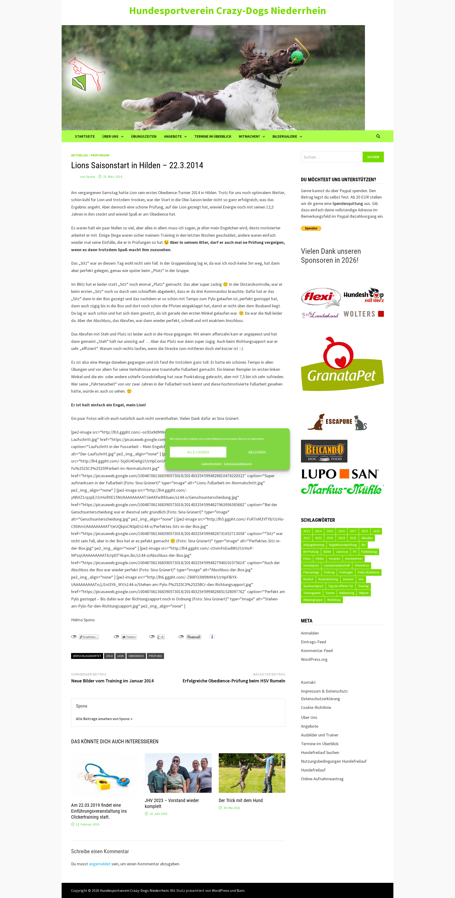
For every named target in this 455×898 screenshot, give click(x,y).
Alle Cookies (198, 452)
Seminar (348, 579)
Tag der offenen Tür (340, 586)
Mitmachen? (249, 136)
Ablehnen (256, 452)
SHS (361, 579)
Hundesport (311, 565)
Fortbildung (369, 552)
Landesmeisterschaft (337, 565)
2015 (330, 531)
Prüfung (155, 656)
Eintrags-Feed (313, 641)
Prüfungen (100, 155)
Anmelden (310, 633)
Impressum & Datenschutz (324, 691)
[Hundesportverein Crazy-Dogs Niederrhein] (213, 77)
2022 (318, 538)
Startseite (85, 136)
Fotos (307, 559)
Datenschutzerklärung (238, 463)
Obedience (136, 656)
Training (363, 586)
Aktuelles (79, 155)
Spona (90, 176)
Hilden (320, 559)
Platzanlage (311, 572)
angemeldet (99, 863)
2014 (109, 656)
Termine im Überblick (212, 136)
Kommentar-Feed (317, 650)
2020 (376, 531)
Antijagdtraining (313, 545)
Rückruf (308, 579)
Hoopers (334, 559)
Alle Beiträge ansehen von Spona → (104, 718)
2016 (341, 531)
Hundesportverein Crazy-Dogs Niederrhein (227, 10)
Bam (240, 890)
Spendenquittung (347, 203)
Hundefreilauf (313, 770)
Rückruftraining (328, 579)
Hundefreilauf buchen (320, 752)
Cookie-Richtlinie (211, 463)
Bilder (327, 552)
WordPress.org (314, 659)
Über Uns (110, 136)
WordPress (220, 890)
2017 (353, 531)
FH (354, 552)
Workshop (334, 600)
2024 (341, 538)
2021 (306, 538)
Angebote (173, 136)
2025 (353, 538)
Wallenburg (346, 593)
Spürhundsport (313, 586)
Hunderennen (353, 559)
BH (363, 545)
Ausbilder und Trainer (319, 735)
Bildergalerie (285, 136)
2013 (306, 531)
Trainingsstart (312, 593)
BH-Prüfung (310, 552)
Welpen (364, 593)
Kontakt (308, 682)
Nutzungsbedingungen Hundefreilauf (334, 761)
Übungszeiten (143, 136)
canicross (342, 552)
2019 (364, 531)
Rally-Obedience (368, 572)
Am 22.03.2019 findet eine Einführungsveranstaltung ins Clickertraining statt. (99, 811)
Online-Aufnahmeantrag (322, 778)
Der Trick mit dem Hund (241, 800)
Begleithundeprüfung (343, 545)
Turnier (330, 593)
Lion (120, 656)
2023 (330, 538)
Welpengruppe (312, 600)
